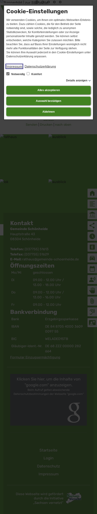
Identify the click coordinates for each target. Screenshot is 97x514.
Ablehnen (48, 111)
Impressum (14, 66)
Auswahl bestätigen (48, 101)
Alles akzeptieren (48, 90)
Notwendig (18, 74)
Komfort (36, 74)
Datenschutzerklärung (40, 66)
